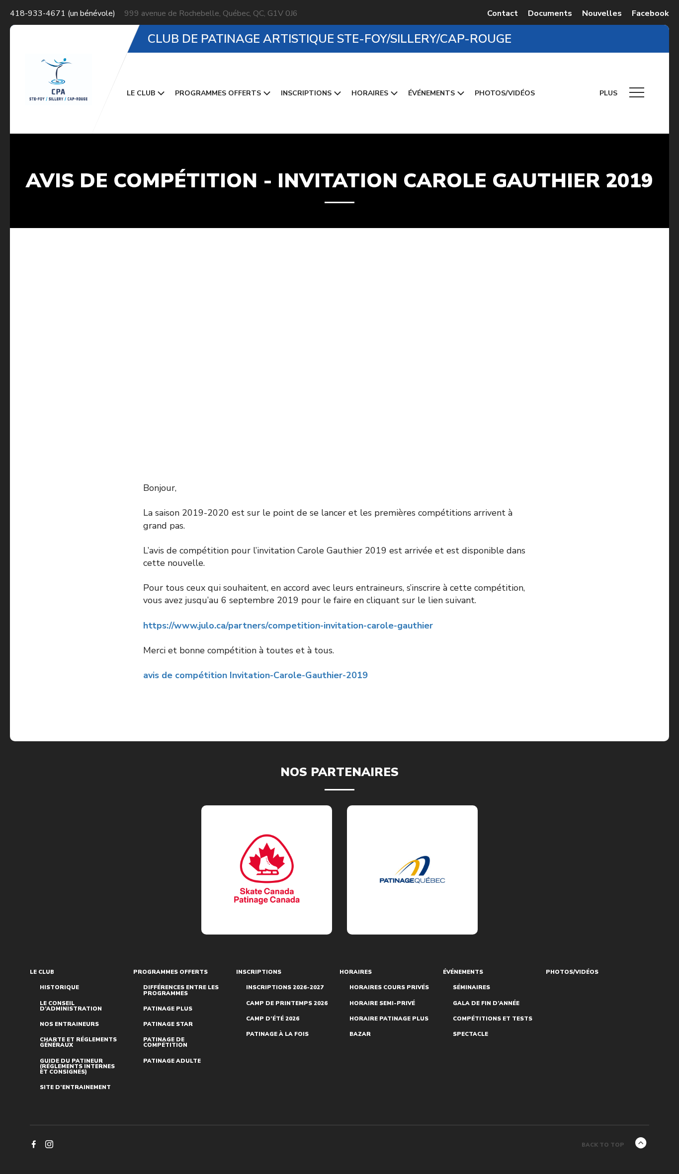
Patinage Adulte (172, 1061)
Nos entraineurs (69, 1024)
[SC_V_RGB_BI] (267, 870)
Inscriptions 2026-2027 (285, 987)
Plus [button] (609, 93)
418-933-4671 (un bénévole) (62, 13)
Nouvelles (602, 13)
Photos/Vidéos (505, 93)
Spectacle (470, 1034)
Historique (59, 987)
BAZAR (360, 1034)
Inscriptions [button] (306, 93)
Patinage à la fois (277, 1034)
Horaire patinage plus (388, 1018)
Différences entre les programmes (181, 990)
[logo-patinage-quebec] (412, 869)
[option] (267, 870)
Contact (502, 13)
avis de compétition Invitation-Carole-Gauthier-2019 (255, 675)
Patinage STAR (168, 1024)
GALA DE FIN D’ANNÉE (486, 1003)
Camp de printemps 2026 (287, 1003)
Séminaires (471, 987)
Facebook (650, 13)
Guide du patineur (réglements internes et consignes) (77, 1066)
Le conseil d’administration (71, 1006)
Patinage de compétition (165, 1042)
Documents (550, 13)
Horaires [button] (369, 93)
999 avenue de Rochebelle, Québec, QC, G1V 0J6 (211, 13)
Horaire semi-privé (382, 1003)
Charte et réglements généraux (78, 1042)
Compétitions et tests (492, 1018)
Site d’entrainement (75, 1087)
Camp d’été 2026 (272, 1018)
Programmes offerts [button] (218, 93)
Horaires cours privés (389, 987)
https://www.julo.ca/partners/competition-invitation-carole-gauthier (288, 625)
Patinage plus (167, 1009)
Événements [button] (431, 93)
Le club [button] (141, 93)
